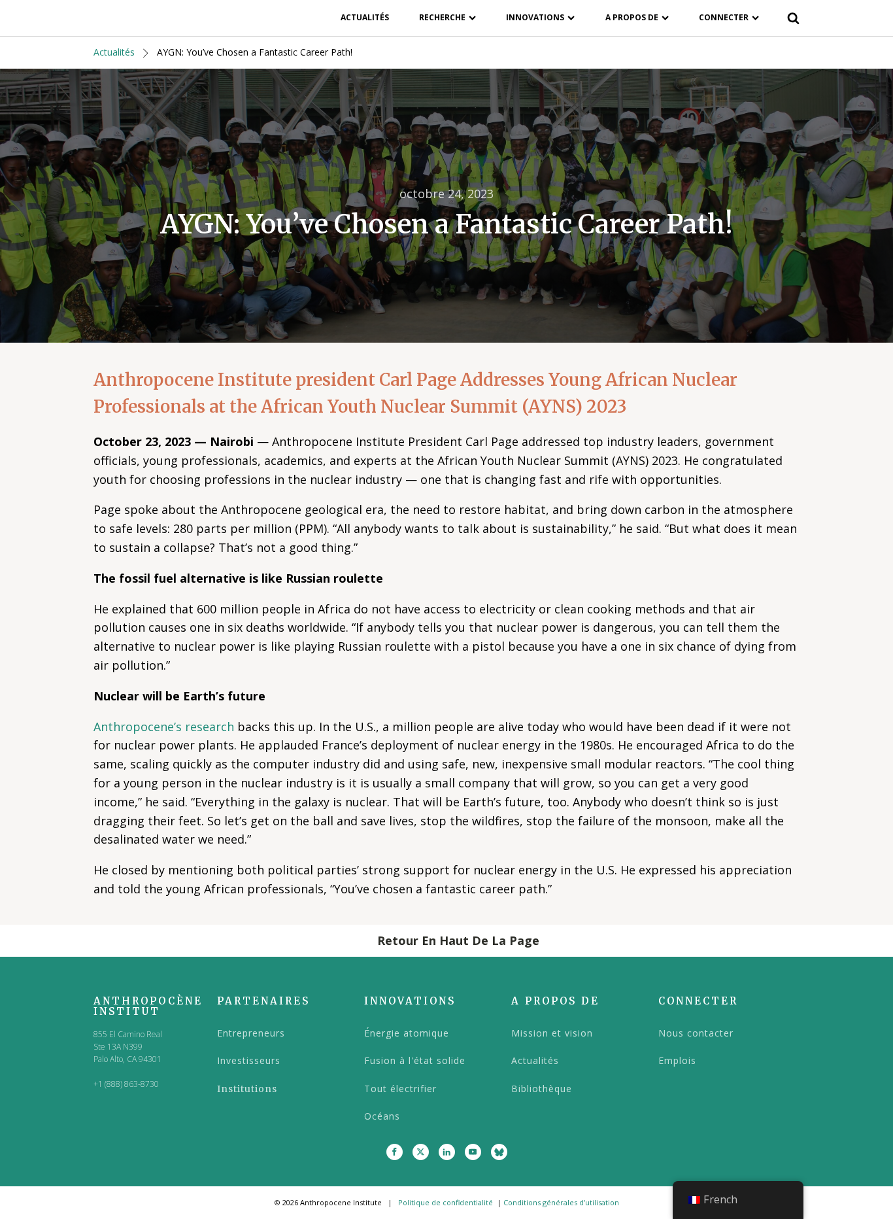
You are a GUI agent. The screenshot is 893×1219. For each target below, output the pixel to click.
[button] (446, 940)
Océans (382, 1116)
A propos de (631, 17)
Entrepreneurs (251, 1033)
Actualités (365, 17)
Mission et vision (552, 1033)
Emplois (677, 1060)
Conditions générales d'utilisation (561, 1202)
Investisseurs (248, 1060)
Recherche (442, 17)
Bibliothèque (541, 1088)
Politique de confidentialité (445, 1202)
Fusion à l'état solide (414, 1060)
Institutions (247, 1089)
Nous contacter (695, 1033)
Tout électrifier (400, 1088)
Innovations (535, 17)
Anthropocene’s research (163, 726)
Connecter (724, 17)
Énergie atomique (406, 1033)
